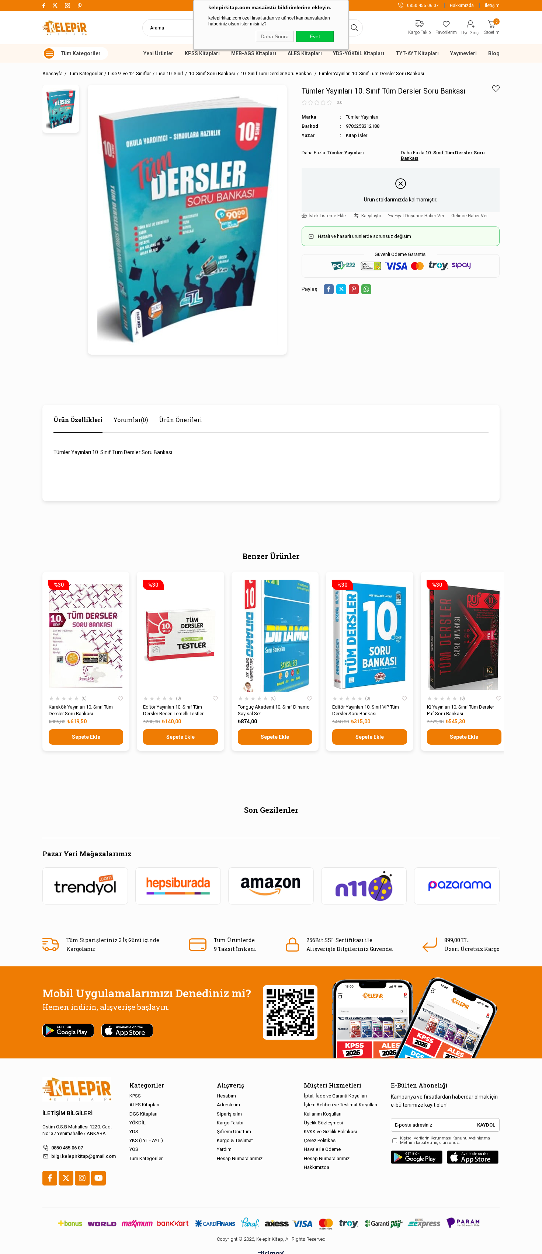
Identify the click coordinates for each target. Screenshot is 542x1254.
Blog (494, 53)
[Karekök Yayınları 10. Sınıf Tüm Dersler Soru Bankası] (86, 636)
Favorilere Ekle (120, 698)
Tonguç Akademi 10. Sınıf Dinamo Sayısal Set (274, 710)
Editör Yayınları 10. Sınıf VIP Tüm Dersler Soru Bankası (365, 710)
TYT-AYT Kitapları (417, 53)
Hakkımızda (462, 5)
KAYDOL (486, 1125)
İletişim (492, 5)
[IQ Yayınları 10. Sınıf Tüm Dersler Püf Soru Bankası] (464, 636)
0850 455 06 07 (67, 1148)
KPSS (135, 1096)
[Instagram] (82, 1178)
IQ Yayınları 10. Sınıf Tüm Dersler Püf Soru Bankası (460, 710)
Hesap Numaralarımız (240, 1158)
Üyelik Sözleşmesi (323, 1122)
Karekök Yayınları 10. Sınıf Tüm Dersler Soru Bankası (81, 710)
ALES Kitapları (305, 53)
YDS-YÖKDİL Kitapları (358, 53)
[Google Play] (416, 1157)
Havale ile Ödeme (322, 1149)
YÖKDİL (137, 1122)
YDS (133, 1131)
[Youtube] (98, 1178)
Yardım (224, 1149)
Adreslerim (228, 1104)
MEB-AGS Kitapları (253, 53)
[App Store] (472, 1157)
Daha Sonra (275, 36)
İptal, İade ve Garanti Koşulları (335, 1096)
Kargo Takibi (230, 1122)
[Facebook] (49, 1178)
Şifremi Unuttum (234, 1131)
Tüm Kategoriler (146, 1158)
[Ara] (354, 28)
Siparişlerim (229, 1114)
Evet (315, 36)
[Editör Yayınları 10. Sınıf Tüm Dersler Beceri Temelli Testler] (180, 636)
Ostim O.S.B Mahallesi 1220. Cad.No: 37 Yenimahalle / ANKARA (77, 1130)
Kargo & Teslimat (235, 1140)
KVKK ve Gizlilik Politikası (330, 1131)
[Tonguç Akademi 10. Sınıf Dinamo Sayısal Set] (275, 636)
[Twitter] (66, 1178)
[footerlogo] (76, 1089)
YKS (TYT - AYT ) (146, 1140)
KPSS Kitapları (202, 53)
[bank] (271, 1223)
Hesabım (226, 1096)
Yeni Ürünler (158, 53)
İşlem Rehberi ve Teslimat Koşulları (340, 1104)
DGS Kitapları (143, 1114)
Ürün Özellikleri (78, 420)
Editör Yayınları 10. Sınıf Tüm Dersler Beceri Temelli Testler (173, 710)
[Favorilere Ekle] (496, 88)
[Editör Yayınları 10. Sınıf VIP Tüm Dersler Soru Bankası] (369, 636)
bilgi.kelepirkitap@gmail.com (83, 1156)
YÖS (133, 1149)
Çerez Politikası (320, 1140)
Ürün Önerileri (180, 420)
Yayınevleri (463, 53)
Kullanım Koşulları (322, 1114)
